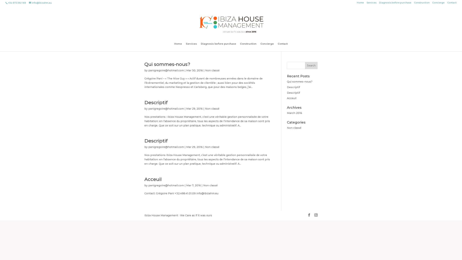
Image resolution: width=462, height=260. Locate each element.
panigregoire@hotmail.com (166, 70)
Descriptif (156, 102)
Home (360, 3)
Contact (452, 3)
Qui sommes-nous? (167, 64)
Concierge (438, 3)
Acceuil (153, 179)
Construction (422, 3)
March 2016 (294, 113)
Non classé (212, 70)
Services (371, 3)
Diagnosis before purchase (395, 3)
